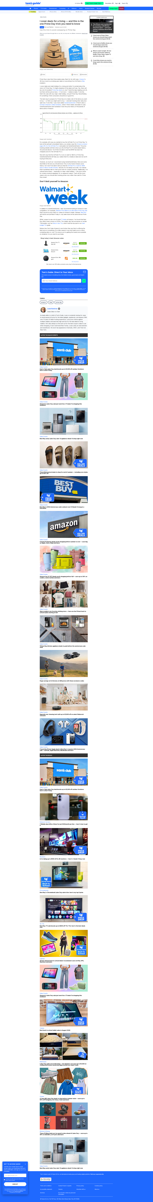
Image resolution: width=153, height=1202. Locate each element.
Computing (62, 8)
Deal (50, 302)
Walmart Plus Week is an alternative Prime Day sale (71, 210)
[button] (124, 3)
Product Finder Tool (92, 11)
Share (43, 74)
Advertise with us (80, 1189)
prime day (59, 302)
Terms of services (57, 288)
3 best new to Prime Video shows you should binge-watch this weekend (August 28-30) (102, 37)
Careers (60, 1189)
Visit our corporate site (97, 1174)
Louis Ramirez (50, 27)
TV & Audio (43, 8)
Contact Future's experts (64, 1185)
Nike (83, 81)
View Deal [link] (83, 243)
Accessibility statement (46, 1189)
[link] (46, 243)
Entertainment (53, 8)
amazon (43, 302)
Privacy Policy (23, 1190)
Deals (41, 27)
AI (68, 8)
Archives (42, 1192)
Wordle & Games (89, 8)
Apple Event (42, 11)
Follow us (75, 74)
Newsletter (84, 74)
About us (97, 1189)
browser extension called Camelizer (50, 104)
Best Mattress (106, 11)
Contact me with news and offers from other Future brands (15, 1179)
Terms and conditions (45, 1185)
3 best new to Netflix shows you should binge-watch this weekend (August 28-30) (102, 44)
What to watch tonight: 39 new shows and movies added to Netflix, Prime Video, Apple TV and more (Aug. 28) (102, 53)
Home (80, 8)
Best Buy (83, 212)
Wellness (74, 8)
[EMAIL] (59, 309)
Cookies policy (99, 1185)
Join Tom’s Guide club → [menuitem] (94, 3)
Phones (36, 8)
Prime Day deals (57, 90)
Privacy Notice (79, 288)
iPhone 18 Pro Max (66, 11)
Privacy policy (80, 1185)
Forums (121, 8)
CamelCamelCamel (69, 103)
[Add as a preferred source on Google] (45, 1179)
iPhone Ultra (53, 11)
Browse (99, 8)
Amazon (81, 79)
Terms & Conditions (18, 1191)
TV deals (63, 219)
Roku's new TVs (58, 223)
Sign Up (15, 1184)
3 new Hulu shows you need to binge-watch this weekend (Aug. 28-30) (102, 62)
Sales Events (43, 17)
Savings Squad (114, 8)
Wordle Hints (79, 11)
